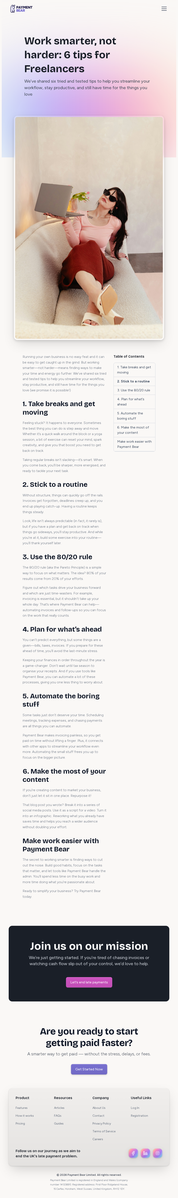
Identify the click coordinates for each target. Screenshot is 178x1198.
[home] (21, 9)
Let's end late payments (89, 982)
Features (22, 1108)
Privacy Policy (101, 1123)
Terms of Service (103, 1131)
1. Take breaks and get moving (134, 369)
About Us (98, 1108)
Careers (97, 1139)
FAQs (57, 1116)
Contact (98, 1116)
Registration (139, 1116)
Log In (135, 1108)
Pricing (20, 1123)
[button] (163, 8)
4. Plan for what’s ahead (130, 401)
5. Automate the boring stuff (130, 415)
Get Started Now (89, 1069)
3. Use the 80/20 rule (133, 390)
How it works (25, 1116)
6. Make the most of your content (133, 430)
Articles (59, 1108)
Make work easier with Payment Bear (134, 444)
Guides (59, 1123)
